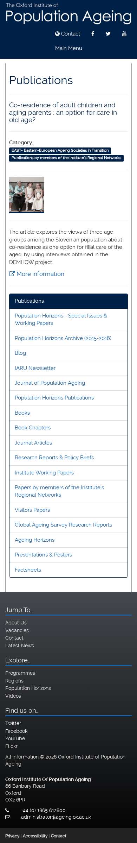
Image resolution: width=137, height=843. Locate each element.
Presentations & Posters (43, 555)
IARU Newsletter (35, 368)
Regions (14, 681)
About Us (16, 622)
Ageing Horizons (34, 540)
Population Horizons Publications (54, 398)
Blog (20, 353)
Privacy (12, 835)
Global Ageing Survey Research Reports (63, 525)
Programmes (20, 673)
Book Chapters (33, 427)
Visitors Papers (32, 510)
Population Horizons (28, 688)
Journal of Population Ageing (50, 383)
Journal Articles (33, 443)
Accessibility (35, 835)
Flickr (11, 746)
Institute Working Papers (44, 473)
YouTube (15, 738)
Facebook (16, 731)
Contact (70, 34)
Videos (13, 696)
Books (22, 413)
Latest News (19, 645)
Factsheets (28, 570)
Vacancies (17, 630)
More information (39, 273)
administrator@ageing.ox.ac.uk (56, 817)
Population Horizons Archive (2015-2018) (63, 338)
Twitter (13, 723)
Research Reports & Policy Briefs (54, 457)
